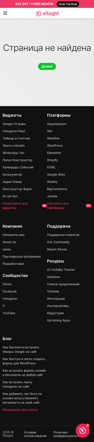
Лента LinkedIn (14, 145)
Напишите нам (13, 235)
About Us (9, 242)
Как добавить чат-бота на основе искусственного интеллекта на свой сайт (22, 398)
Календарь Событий (18, 167)
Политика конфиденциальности (69, 434)
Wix (49, 131)
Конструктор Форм (17, 189)
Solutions (53, 277)
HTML (51, 167)
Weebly (52, 182)
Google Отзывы (14, 124)
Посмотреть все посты (20, 410)
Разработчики (13, 264)
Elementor (54, 153)
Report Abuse (57, 249)
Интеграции (56, 298)
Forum (7, 284)
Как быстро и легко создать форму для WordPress (24, 361)
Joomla (52, 196)
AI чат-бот (10, 196)
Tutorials (53, 291)
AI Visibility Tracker (61, 269)
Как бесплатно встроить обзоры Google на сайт (21, 349)
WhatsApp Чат (13, 153)
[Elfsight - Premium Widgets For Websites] (47, 13)
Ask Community (58, 242)
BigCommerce (57, 189)
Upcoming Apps (58, 320)
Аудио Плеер (12, 182)
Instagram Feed (14, 131)
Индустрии (55, 313)
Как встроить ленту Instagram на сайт (17, 384)
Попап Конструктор (17, 160)
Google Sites (56, 174)
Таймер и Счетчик (16, 138)
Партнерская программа (22, 256)
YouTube (9, 313)
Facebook (10, 291)
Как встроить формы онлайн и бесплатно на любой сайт (24, 373)
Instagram (10, 298)
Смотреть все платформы (68, 205)
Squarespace (56, 124)
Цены (7, 249)
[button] (83, 431)
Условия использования (35, 434)
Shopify (52, 160)
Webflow (53, 138)
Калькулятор (12, 174)
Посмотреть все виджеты (24, 205)
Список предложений (63, 284)
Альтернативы (58, 306)
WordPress (55, 145)
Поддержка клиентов (63, 235)
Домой (47, 66)
